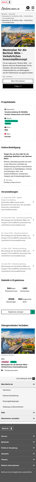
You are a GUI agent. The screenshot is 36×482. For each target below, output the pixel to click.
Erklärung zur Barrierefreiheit (13, 407)
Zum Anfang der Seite (24, 378)
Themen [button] (4, 460)
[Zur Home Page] (10, 8)
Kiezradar (12, 14)
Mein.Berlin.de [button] (7, 384)
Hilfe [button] (3, 413)
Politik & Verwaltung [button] (9, 448)
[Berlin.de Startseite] (7, 428)
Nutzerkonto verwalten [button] (10, 418)
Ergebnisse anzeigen (15, 312)
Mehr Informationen (18, 81)
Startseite (4, 14)
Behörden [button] (5, 442)
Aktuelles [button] (5, 454)
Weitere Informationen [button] (10, 465)
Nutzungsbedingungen (11, 401)
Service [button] (4, 436)
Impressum (7, 390)
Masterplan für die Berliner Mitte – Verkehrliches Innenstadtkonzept (17, 17)
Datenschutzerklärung (10, 395)
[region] (11, 289)
